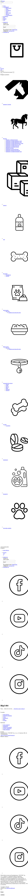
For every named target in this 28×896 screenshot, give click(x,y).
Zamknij (2, 894)
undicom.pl (12, 888)
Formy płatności (6, 724)
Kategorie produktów (7, 715)
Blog (4, 17)
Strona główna (6, 714)
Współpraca (5, 16)
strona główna (6, 550)
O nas (4, 5)
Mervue (7, 14)
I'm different (8, 10)
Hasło (4, 27)
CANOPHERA (9, 15)
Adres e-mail (6, 24)
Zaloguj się (6, 30)
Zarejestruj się (11, 30)
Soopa (7, 9)
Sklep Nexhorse (6, 729)
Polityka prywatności (7, 727)
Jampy (7, 11)
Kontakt (4, 18)
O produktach (6, 7)
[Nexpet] (3, 1)
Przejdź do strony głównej (19, 708)
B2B (4, 20)
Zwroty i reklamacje (7, 728)
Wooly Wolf (8, 12)
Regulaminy (5, 726)
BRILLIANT (8, 8)
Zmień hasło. (14, 29)
